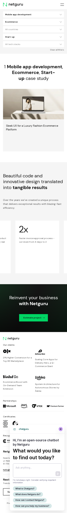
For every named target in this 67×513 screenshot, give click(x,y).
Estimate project (32, 317)
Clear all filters (57, 50)
